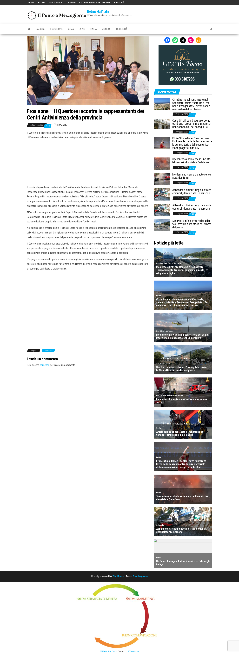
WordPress (118, 576)
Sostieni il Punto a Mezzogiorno (95, 2)
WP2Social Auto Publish (108, 651)
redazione (61, 125)
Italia (93, 29)
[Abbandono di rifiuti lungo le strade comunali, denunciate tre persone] (162, 194)
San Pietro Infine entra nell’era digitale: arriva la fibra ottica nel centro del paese (191, 224)
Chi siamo (41, 2)
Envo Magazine (140, 576)
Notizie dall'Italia (98, 11)
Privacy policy (56, 2)
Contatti (71, 2)
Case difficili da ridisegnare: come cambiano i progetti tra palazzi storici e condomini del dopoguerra (191, 124)
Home (31, 2)
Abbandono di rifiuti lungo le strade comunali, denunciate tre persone (191, 191)
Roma (70, 29)
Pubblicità (119, 2)
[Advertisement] (87, 162)
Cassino (40, 29)
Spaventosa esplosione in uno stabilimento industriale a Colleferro (191, 160)
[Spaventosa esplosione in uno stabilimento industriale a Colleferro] (162, 163)
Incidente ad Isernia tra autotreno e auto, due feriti (192, 176)
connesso (44, 365)
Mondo (106, 29)
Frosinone (56, 29)
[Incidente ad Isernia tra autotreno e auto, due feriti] (162, 178)
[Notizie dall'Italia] (28, 29)
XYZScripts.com (133, 651)
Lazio (82, 29)
